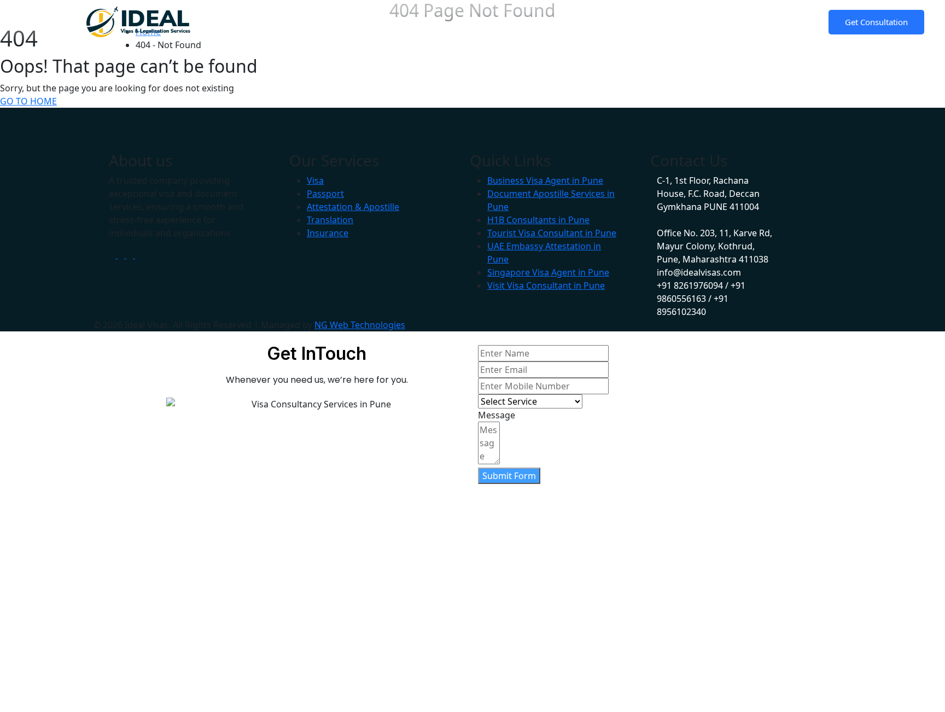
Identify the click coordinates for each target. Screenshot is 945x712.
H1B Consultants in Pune (538, 220)
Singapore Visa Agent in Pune (548, 272)
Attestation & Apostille (353, 207)
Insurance (327, 233)
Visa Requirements (495, 21)
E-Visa (568, 21)
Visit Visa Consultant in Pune (546, 285)
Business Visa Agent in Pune (545, 180)
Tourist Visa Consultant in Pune (551, 233)
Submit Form (509, 476)
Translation (330, 220)
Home (298, 21)
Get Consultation (876, 21)
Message (496, 415)
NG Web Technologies (359, 325)
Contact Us (660, 21)
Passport (325, 194)
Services (405, 21)
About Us (348, 21)
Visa (315, 180)
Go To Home (28, 101)
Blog (609, 21)
